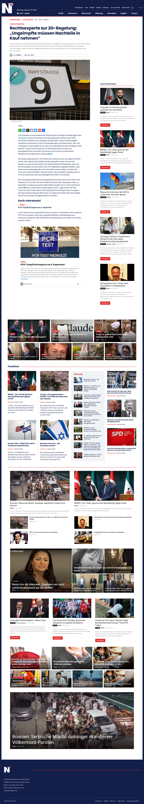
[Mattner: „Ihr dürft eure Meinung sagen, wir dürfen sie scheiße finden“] (78, 388)
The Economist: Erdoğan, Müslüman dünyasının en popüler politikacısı (69, 621)
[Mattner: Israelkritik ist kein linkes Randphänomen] (78, 421)
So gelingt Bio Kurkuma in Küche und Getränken (109, 532)
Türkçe (55, 625)
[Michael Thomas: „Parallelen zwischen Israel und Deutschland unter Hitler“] (78, 413)
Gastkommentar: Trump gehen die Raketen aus (92, 455)
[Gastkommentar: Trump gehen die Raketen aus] (78, 455)
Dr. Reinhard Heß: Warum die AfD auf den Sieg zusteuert (92, 437)
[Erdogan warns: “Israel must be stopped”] (29, 331)
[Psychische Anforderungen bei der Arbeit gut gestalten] (72, 658)
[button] (132, 7)
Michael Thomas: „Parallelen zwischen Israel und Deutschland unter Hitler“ (92, 413)
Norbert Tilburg (111, 244)
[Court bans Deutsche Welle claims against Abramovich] (56, 351)
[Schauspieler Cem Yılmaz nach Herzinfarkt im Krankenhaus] (117, 272)
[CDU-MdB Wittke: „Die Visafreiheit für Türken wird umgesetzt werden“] (87, 583)
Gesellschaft (15, 681)
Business (56, 331)
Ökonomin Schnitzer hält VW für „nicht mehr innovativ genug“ (114, 193)
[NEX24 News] (7, 8)
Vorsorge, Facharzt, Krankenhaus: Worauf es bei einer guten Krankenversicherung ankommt (115, 239)
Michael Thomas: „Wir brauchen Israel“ (50, 444)
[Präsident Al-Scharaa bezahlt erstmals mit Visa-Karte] (117, 96)
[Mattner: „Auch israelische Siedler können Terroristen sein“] (78, 429)
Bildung (15, 656)
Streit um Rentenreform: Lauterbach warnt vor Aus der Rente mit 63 (121, 449)
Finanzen (103, 244)
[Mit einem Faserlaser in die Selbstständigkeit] (87, 678)
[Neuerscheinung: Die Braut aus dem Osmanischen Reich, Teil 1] (103, 561)
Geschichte (78, 564)
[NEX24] (11, 55)
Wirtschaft (103, 197)
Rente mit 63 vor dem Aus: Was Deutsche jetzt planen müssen (119, 392)
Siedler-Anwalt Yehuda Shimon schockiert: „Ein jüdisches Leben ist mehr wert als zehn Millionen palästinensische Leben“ (92, 446)
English (12, 334)
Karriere (56, 658)
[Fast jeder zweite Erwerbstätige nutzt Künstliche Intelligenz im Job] (113, 658)
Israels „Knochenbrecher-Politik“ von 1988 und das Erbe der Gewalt (54, 396)
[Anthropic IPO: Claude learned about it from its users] (72, 331)
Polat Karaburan (21, 623)
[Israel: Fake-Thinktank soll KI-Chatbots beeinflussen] (22, 430)
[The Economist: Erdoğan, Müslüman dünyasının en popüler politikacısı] (72, 608)
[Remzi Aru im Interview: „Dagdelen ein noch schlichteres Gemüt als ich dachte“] (41, 571)
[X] (142, 8)
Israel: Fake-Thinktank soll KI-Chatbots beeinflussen (21, 444)
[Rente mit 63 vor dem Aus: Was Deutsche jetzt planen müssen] (121, 379)
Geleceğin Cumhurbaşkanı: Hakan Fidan (28, 620)
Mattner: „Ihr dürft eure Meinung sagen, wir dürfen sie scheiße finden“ (92, 388)
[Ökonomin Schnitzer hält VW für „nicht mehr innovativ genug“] (117, 181)
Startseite (28, 19)
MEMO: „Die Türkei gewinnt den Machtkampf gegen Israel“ (114, 151)
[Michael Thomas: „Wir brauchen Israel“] (54, 430)
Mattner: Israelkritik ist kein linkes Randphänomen (120, 421)
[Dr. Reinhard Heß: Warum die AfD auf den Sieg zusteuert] (78, 437)
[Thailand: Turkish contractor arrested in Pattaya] (23, 351)
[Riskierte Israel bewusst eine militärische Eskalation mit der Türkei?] (78, 404)
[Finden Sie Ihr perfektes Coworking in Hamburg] (119, 678)
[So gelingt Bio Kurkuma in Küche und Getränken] (83, 537)
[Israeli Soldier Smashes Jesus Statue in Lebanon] (88, 351)
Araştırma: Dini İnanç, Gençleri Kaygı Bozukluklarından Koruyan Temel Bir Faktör (111, 622)
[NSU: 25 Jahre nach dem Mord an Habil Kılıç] (19, 537)
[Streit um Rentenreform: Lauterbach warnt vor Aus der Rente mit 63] (121, 437)
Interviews (15, 581)
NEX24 (19, 55)
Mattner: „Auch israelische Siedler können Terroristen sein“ (92, 429)
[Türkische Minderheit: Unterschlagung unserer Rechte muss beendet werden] (118, 583)
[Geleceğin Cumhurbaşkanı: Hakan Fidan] (29, 608)
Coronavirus (23, 138)
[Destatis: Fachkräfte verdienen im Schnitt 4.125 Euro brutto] (25, 678)
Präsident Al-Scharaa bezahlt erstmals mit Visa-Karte (113, 108)
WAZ (50, 154)
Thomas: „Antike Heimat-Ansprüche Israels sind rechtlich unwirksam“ (93, 396)
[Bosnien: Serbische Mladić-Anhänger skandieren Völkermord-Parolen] (40, 486)
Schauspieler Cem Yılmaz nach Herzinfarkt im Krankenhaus (114, 284)
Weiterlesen (105, 125)
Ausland (103, 112)
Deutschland (111, 396)
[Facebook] (139, 8)
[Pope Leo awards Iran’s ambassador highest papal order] (115, 331)
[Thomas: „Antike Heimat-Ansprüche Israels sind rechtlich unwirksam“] (78, 397)
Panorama (15, 19)
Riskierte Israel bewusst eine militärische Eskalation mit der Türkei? (92, 404)
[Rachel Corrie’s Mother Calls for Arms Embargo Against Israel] (120, 351)
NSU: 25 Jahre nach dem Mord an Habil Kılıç (43, 532)
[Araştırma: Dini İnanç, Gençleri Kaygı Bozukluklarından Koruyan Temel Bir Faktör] (114, 608)
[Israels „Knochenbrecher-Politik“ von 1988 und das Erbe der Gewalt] (54, 381)
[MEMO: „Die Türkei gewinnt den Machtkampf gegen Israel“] (117, 138)
